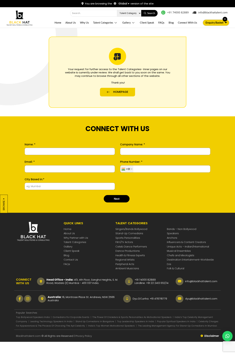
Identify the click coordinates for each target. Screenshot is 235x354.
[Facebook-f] (19, 298)
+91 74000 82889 (145, 279)
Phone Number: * (131, 162)
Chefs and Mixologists (180, 255)
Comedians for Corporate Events (71, 317)
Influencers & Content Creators (186, 242)
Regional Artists (125, 259)
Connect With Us (187, 22)
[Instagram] (27, 298)
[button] (227, 336)
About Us (70, 22)
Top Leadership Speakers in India (135, 321)
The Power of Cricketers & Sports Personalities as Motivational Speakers (132, 317)
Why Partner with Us (76, 238)
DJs (169, 264)
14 (167, 283)
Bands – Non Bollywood (181, 229)
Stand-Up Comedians (129, 233)
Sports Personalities (127, 238)
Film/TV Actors (124, 242)
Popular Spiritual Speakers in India (176, 321)
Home (58, 22)
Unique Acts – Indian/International (188, 246)
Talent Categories (103, 22)
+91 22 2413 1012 (155, 283)
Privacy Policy (84, 336)
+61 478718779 (158, 298)
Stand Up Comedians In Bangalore (95, 321)
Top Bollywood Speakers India (33, 317)
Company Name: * (132, 144)
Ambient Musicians (127, 268)
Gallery (126, 22)
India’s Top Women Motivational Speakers (111, 325)
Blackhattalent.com (28, 336)
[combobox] (126, 169)
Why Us (84, 22)
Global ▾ (123, 3)
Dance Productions (127, 251)
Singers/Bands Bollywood (131, 229)
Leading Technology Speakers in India (51, 321)
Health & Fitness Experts (130, 255)
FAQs (161, 22)
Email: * (30, 162)
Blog (171, 22)
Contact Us (71, 259)
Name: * (30, 144)
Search (151, 13)
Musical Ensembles (179, 251)
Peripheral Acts (124, 264)
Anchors (172, 238)
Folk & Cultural (175, 268)
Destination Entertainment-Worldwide (190, 259)
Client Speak (147, 22)
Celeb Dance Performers (131, 246)
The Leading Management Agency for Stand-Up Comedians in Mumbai (177, 325)
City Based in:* (34, 179)
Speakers (173, 233)
